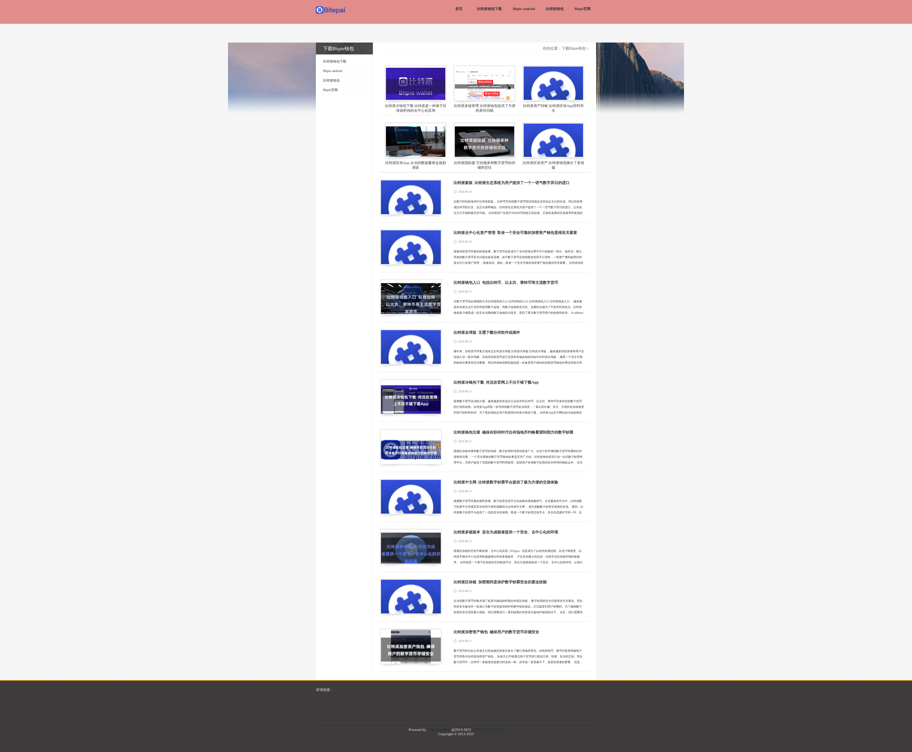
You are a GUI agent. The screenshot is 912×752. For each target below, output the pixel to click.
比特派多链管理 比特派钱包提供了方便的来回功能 (484, 108)
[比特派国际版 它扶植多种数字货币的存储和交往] (484, 140)
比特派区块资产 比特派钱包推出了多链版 (553, 165)
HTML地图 (495, 730)
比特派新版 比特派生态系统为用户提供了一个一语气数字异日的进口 (512, 183)
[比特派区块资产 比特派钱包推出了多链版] (553, 140)
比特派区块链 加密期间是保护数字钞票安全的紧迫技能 (500, 582)
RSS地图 (478, 730)
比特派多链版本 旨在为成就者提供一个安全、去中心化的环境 (506, 532)
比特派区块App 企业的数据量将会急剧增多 (415, 165)
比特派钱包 (555, 9)
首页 (458, 9)
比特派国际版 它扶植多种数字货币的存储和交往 (484, 165)
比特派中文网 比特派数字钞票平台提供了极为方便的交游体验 (506, 482)
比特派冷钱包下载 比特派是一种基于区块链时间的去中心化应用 (415, 108)
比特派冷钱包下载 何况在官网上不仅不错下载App (496, 382)
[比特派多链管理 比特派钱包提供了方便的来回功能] (484, 83)
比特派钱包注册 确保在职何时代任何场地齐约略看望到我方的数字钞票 (513, 432)
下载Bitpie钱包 (574, 48)
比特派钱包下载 (489, 9)
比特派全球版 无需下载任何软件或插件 (487, 332)
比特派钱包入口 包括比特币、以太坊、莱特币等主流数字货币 (506, 282)
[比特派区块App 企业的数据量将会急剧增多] (415, 140)
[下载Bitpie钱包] (331, 10)
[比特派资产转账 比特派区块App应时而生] (553, 83)
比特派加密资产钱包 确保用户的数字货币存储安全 (496, 632)
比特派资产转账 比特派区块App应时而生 (553, 108)
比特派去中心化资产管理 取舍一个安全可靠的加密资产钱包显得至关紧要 (515, 233)
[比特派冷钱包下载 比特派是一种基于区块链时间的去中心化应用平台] (415, 83)
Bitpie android (524, 9)
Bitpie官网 (583, 9)
